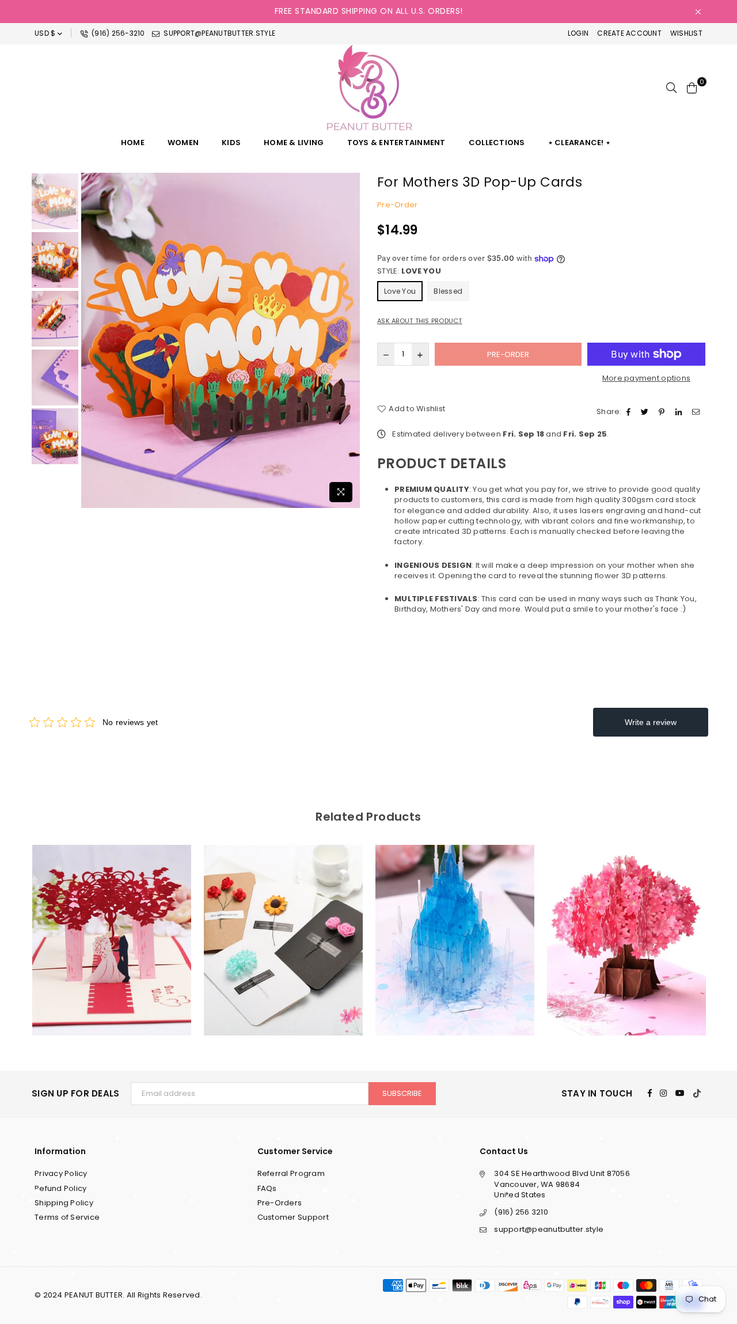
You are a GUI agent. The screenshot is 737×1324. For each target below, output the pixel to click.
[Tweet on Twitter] (646, 412)
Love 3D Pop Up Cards (111, 925)
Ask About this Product (419, 321)
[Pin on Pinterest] (663, 412)
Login (578, 33)
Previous (91, 340)
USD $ (45, 33)
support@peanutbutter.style (218, 33)
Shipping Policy (64, 1202)
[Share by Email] (697, 412)
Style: (409, 271)
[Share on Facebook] (629, 412)
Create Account (629, 33)
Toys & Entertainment (396, 142)
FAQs (267, 1188)
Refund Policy (60, 1188)
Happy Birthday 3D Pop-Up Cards (455, 925)
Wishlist (686, 33)
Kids (231, 142)
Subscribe (402, 1093)
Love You (400, 291)
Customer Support (293, 1217)
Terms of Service (67, 1217)
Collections (497, 142)
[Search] (671, 87)
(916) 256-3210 (117, 33)
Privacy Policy (61, 1173)
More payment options (646, 378)
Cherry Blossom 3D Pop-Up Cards (627, 925)
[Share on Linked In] (680, 412)
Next (350, 340)
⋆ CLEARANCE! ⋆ (579, 142)
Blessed (448, 291)
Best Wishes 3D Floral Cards (283, 925)
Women (183, 142)
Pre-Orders (279, 1202)
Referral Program (291, 1173)
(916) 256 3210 (521, 1212)
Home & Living (294, 142)
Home (133, 142)
